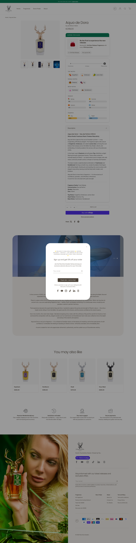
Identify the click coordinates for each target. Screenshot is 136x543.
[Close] (86, 247)
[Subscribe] (80, 271)
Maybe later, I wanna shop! (68, 280)
